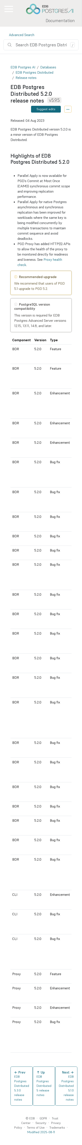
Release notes (26, 77)
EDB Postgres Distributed (34, 72)
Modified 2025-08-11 (41, 1132)
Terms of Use (36, 1127)
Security (40, 1123)
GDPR (43, 1118)
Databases (48, 67)
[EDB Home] (52, 8)
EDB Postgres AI (22, 67)
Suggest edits (46, 109)
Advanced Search (21, 35)
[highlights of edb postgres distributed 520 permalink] (12, 168)
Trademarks (57, 1127)
